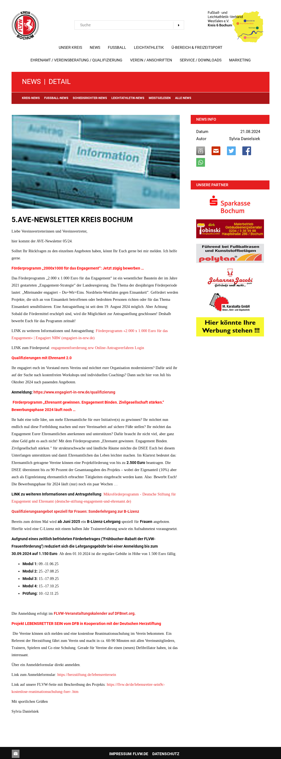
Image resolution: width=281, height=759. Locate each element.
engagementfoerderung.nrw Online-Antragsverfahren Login (97, 348)
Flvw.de (140, 754)
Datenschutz (165, 754)
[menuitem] (70, 47)
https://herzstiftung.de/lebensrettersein (86, 675)
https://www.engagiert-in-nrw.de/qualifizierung (74, 392)
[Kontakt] (15, 754)
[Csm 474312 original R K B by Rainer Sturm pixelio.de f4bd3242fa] (96, 162)
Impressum (120, 754)
